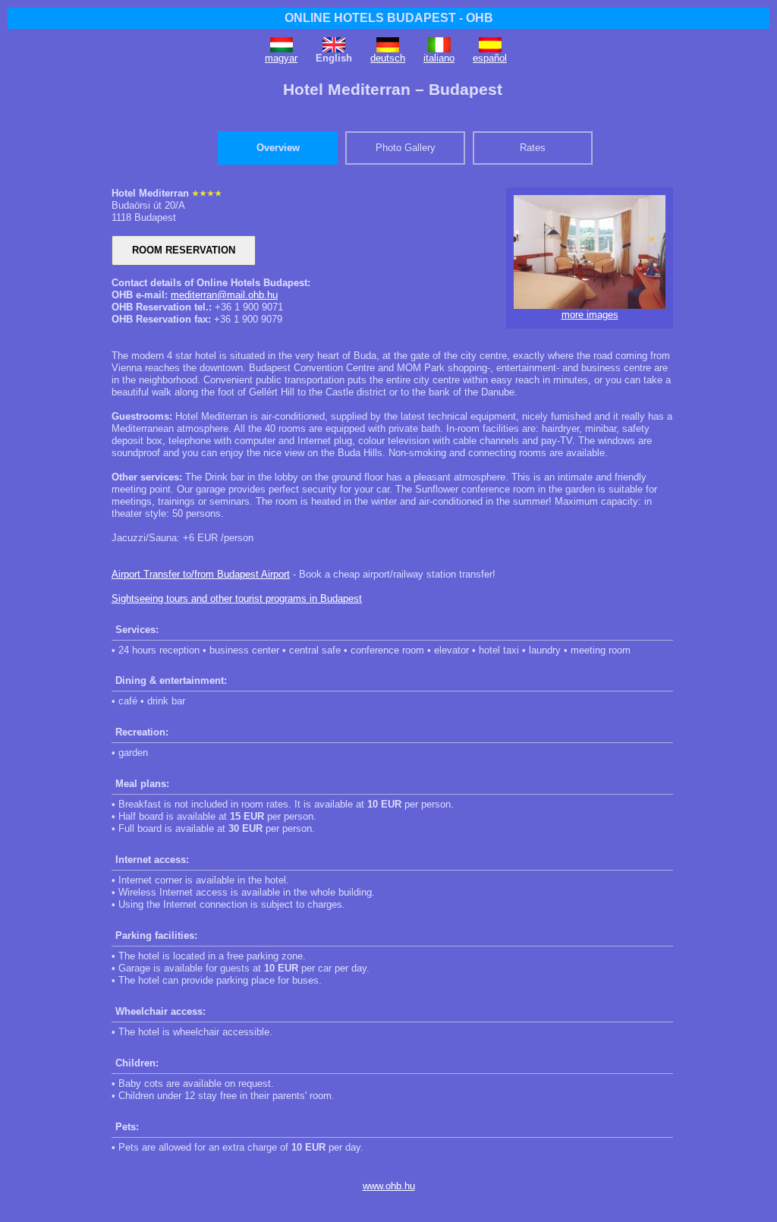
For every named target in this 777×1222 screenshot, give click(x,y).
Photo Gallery (406, 147)
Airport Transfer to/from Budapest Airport (201, 574)
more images (590, 314)
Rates (533, 147)
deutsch (387, 58)
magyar (281, 58)
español (490, 58)
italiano (439, 58)
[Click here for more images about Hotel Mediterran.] (589, 305)
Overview (278, 147)
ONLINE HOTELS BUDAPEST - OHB (389, 17)
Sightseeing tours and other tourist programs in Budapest (237, 598)
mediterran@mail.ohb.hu (224, 295)
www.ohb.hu (389, 1186)
